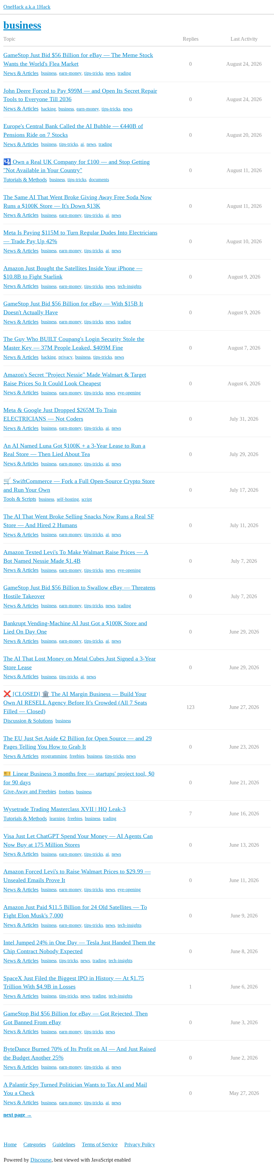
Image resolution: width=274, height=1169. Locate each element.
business (48, 73)
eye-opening (129, 392)
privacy (65, 357)
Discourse (40, 1160)
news (110, 73)
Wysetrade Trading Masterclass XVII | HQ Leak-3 (64, 809)
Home (10, 1144)
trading (124, 73)
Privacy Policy (139, 1144)
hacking (48, 108)
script (87, 499)
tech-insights (129, 286)
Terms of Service (100, 1144)
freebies (77, 756)
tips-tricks (93, 73)
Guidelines (63, 1144)
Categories (34, 1144)
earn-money (70, 73)
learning (57, 818)
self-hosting (68, 499)
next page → (17, 1115)
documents (99, 179)
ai (82, 144)
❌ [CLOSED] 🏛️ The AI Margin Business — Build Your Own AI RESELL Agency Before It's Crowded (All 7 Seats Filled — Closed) (75, 702)
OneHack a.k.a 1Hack (26, 7)
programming (54, 756)
